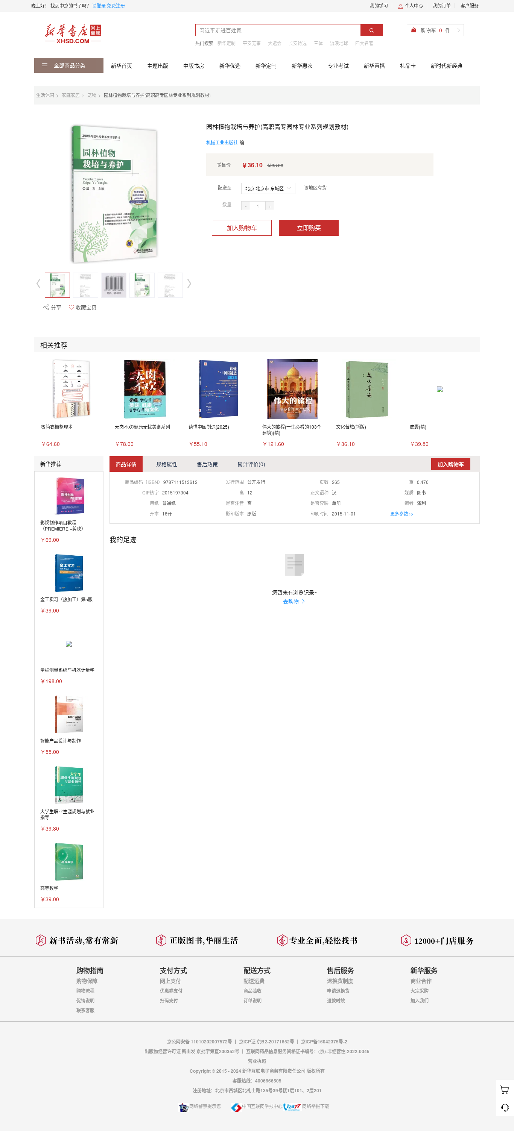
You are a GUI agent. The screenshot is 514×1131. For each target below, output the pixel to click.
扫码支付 (169, 1000)
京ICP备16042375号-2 (324, 1041)
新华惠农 (302, 65)
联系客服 (85, 1010)
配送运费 (254, 980)
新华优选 (229, 65)
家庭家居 (71, 95)
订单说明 (252, 1000)
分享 (55, 307)
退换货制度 (340, 980)
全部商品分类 (68, 65)
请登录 (99, 5)
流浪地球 (339, 43)
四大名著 (364, 43)
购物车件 (435, 30)
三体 (318, 43)
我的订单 (442, 5)
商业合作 (421, 980)
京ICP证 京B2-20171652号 (266, 1041)
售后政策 (207, 464)
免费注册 (116, 5)
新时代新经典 (446, 65)
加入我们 (420, 1000)
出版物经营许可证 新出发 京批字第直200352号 (192, 1051)
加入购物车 (242, 227)
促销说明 (85, 1000)
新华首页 (121, 65)
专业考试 (338, 65)
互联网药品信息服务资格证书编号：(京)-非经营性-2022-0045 (308, 1051)
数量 (226, 204)
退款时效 (336, 1000)
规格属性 (166, 464)
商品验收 (252, 990)
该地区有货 (315, 187)
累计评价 (251, 464)
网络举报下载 (315, 1106)
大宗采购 (420, 990)
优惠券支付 (171, 990)
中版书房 (193, 65)
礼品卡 (408, 65)
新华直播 (374, 65)
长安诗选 (298, 43)
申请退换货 (338, 990)
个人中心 (413, 5)
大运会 (274, 43)
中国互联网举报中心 (262, 1106)
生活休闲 (45, 95)
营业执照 (257, 1061)
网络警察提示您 (205, 1106)
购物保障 (86, 980)
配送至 (224, 187)
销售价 (224, 164)
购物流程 (85, 990)
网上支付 (170, 980)
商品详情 (126, 464)
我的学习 (379, 5)
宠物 (91, 95)
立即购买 (309, 227)
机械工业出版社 (222, 142)
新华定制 (226, 43)
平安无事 (252, 43)
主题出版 (157, 65)
